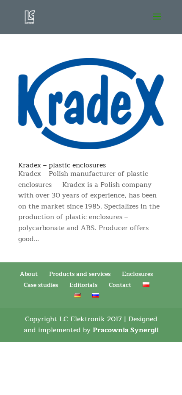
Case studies (41, 285)
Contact (120, 285)
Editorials (83, 285)
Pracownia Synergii (126, 330)
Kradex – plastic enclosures (62, 165)
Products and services (79, 274)
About (29, 274)
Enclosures (137, 274)
